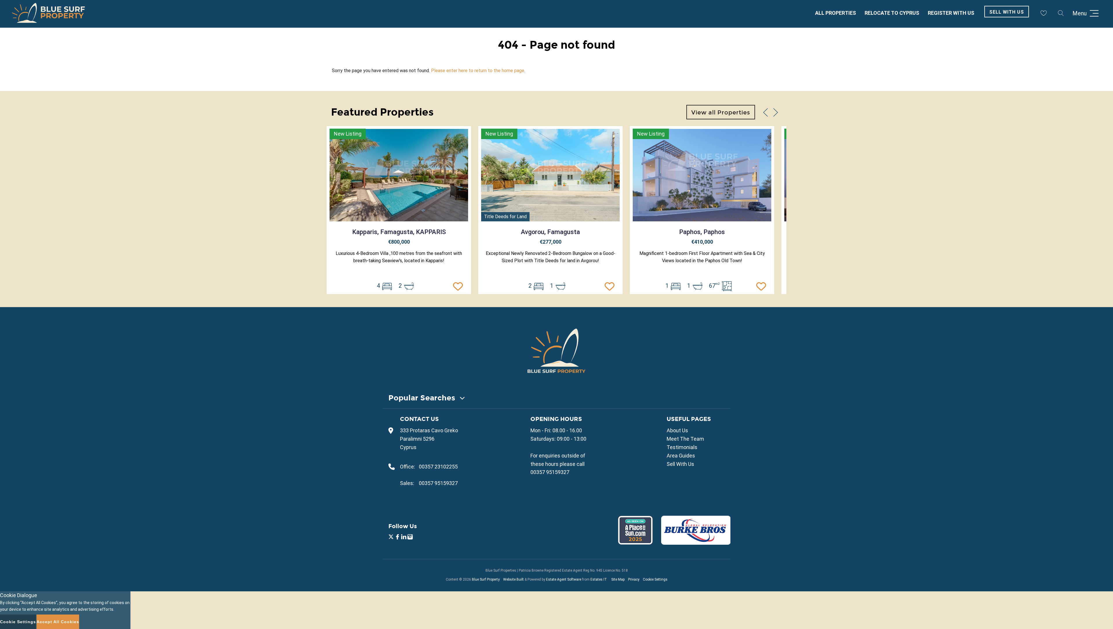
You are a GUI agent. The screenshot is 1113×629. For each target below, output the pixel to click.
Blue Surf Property (486, 579)
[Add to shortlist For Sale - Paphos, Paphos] (762, 285)
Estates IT (598, 579)
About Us (677, 430)
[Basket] (1043, 13)
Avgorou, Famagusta (550, 232)
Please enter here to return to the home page (477, 70)
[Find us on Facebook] (397, 538)
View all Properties (720, 112)
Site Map (618, 579)
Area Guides (681, 456)
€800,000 (399, 242)
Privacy (633, 579)
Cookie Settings (655, 579)
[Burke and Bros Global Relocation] (692, 543)
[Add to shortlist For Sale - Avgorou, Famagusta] (611, 285)
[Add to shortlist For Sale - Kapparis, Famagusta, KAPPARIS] (459, 285)
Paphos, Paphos (702, 232)
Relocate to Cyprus (892, 13)
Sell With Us (1006, 12)
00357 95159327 (438, 483)
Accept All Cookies (58, 621)
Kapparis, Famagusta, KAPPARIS (399, 232)
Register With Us (951, 13)
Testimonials (682, 447)
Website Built (513, 579)
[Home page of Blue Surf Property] (556, 351)
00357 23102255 (438, 467)
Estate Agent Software (563, 579)
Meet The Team (685, 439)
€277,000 (550, 242)
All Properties (835, 13)
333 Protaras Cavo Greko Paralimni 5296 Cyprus (429, 438)
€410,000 (702, 242)
